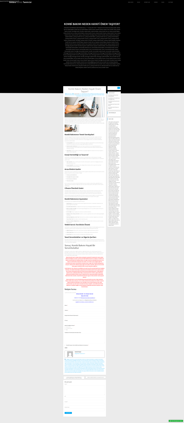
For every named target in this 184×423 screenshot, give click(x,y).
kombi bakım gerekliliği (72, 360)
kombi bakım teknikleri (94, 363)
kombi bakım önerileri (81, 361)
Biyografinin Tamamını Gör (79, 353)
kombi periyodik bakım (90, 369)
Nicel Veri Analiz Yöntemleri (113, 189)
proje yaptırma (116, 121)
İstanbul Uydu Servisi (115, 216)
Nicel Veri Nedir (115, 198)
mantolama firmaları (112, 167)
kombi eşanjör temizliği (76, 367)
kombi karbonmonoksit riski (93, 368)
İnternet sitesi (67, 407)
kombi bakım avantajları (93, 359)
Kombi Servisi (68, 327)
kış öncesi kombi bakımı (77, 359)
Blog (163, 2)
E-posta (66, 401)
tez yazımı (114, 132)
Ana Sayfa (130, 2)
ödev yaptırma (111, 121)
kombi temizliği (72, 370)
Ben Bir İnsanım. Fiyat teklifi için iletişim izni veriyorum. (77, 345)
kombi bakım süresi (78, 363)
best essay (113, 141)
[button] (176, 421)
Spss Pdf (110, 190)
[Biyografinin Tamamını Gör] (84, 353)
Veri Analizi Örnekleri (112, 205)
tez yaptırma (110, 123)
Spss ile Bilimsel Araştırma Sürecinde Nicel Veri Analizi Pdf (113, 197)
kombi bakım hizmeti (80, 360)
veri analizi (116, 124)
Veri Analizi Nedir (117, 177)
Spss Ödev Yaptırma (115, 174)
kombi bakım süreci (70, 363)
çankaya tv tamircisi (115, 150)
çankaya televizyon (111, 152)
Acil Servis (73, 94)
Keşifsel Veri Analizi (115, 209)
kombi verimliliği (78, 370)
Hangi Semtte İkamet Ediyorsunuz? (71, 315)
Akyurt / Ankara (91, 94)
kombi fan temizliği (83, 367)
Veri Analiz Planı (117, 204)
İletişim (170, 2)
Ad (65, 396)
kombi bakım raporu (88, 361)
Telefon (66, 310)
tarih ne (114, 136)
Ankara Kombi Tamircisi (86, 96)
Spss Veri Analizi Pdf (115, 190)
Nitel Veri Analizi (116, 187)
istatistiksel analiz (111, 127)
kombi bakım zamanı (71, 364)
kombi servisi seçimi (97, 369)
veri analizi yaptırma (112, 125)
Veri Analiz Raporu (111, 211)
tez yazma (110, 132)
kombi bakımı (88, 364)
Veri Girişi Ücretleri (111, 173)
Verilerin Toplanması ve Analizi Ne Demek (112, 185)
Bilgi (138, 2)
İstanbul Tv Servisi (111, 217)
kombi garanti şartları (91, 367)
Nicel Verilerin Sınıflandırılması (113, 199)
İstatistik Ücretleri (115, 172)
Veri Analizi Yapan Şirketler (113, 176)
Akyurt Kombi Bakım (98, 94)
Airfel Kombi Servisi (85, 94)
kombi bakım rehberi (96, 361)
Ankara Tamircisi (20, 2)
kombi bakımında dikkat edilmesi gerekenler (78, 365)
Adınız (66, 305)
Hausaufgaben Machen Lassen (113, 164)
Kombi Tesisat (69, 93)
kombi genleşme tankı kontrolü (73, 368)
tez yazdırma (115, 123)
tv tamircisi (113, 158)
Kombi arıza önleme (85, 359)
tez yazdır (114, 129)
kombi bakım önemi (73, 361)
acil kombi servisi (68, 94)
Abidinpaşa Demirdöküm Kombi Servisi (97, 93)
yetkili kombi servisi (71, 372)
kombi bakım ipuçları (87, 360)
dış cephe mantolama (112, 165)
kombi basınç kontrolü (90, 365)
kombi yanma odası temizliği (94, 370)
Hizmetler (147, 2)
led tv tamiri (117, 158)
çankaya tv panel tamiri (112, 151)
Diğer (67, 329)
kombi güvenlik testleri (83, 368)
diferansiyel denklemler (112, 137)
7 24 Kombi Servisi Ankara (85, 93)
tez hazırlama (114, 128)
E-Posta (66, 320)
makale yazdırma (111, 124)
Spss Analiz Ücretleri (112, 169)
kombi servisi (113, 163)
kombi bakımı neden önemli (96, 364)
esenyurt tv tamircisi (114, 168)
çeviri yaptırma (111, 159)
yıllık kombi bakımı (78, 372)
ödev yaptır (118, 129)
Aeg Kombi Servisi (78, 94)
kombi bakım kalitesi (95, 360)
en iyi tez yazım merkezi (114, 130)
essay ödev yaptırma (115, 143)
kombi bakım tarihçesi (86, 363)
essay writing (115, 142)
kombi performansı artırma (80, 369)
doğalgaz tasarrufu (69, 359)
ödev (109, 130)
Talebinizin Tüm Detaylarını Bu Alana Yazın (73, 332)
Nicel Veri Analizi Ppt (112, 191)
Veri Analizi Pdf (115, 182)
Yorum (156, 2)
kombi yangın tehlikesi (85, 370)
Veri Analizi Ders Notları (112, 178)
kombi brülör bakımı (98, 365)
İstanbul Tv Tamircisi (116, 212)
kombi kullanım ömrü (71, 369)
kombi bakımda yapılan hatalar (80, 364)
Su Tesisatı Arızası (69, 328)
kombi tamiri (113, 161)
